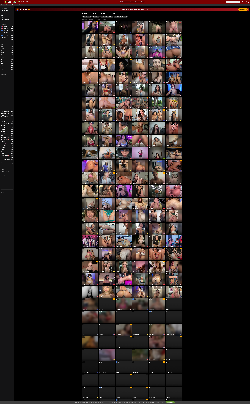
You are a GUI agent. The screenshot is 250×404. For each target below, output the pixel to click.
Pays (96, 16)
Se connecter (244, 1)
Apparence (87, 16)
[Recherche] (136, 2)
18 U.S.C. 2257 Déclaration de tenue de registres (6, 187)
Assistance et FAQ (4, 169)
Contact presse (4, 175)
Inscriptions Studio (4, 182)
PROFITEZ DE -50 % (243, 9)
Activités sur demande (121, 16)
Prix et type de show (107, 16)
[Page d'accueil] (10, 2)
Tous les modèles (4, 184)
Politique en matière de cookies (152, 402)
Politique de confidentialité (6, 177)
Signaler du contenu (5, 173)
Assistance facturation (5, 171)
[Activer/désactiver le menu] (2, 2)
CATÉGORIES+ (8, 163)
